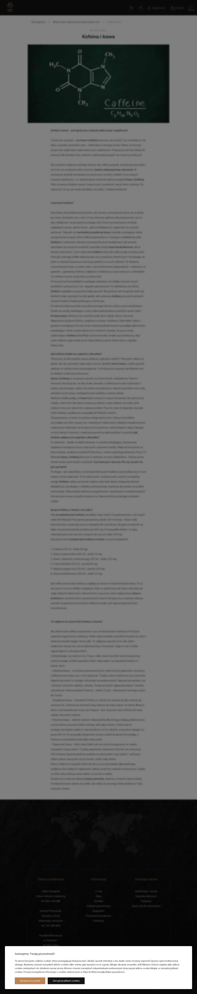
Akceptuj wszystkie (30, 980)
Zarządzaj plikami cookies (66, 980)
